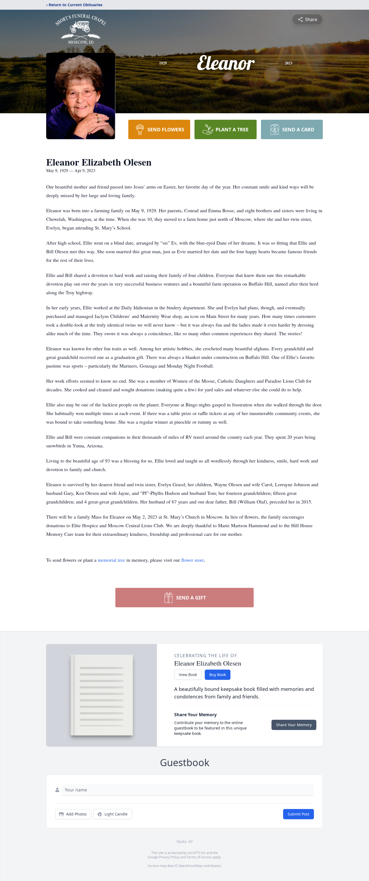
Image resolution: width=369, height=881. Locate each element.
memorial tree (111, 560)
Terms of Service (199, 857)
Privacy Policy (169, 857)
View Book (188, 674)
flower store (192, 560)
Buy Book (217, 674)
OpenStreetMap (190, 865)
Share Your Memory (294, 724)
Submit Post (298, 814)
